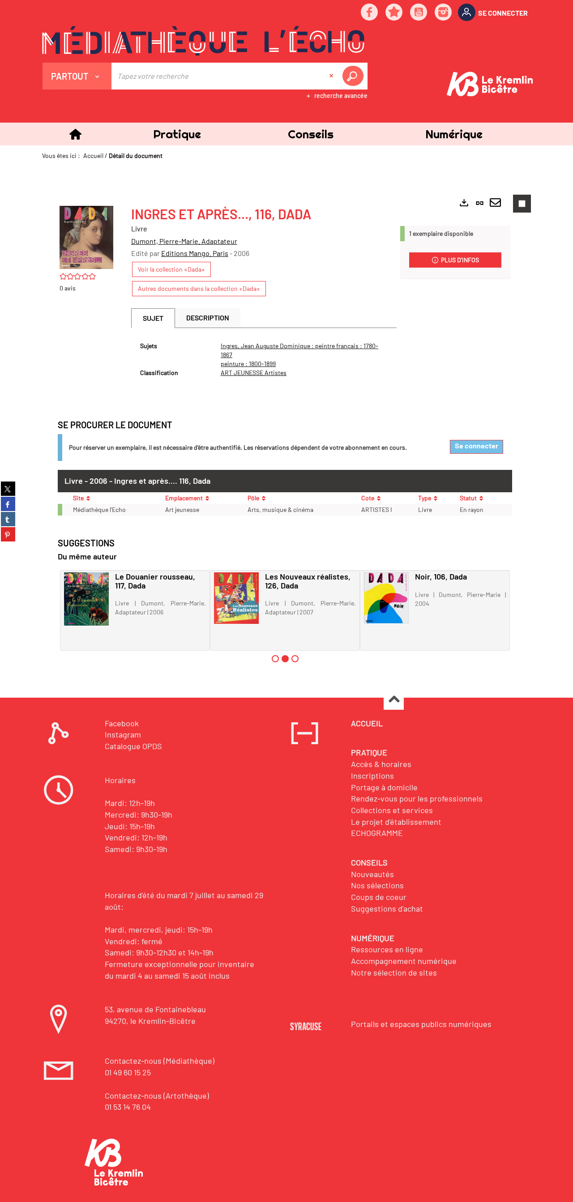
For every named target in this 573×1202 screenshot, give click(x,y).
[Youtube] (419, 13)
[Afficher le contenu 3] (295, 658)
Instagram (123, 734)
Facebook (122, 723)
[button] (177, 134)
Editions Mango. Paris (194, 253)
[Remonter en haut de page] (394, 700)
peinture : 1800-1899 (248, 363)
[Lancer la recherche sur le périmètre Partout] (354, 76)
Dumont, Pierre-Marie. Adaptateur (184, 241)
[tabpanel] (264, 359)
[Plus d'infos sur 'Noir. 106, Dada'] (386, 597)
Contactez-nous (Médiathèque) (159, 1061)
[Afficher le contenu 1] (275, 658)
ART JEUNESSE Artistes (253, 372)
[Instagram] (443, 13)
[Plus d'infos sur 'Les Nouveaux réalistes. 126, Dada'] (236, 598)
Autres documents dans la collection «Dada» (199, 288)
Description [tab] (207, 317)
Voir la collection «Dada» (171, 269)
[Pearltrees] (394, 13)
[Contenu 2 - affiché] (285, 658)
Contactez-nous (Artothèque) (157, 1095)
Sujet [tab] (153, 318)
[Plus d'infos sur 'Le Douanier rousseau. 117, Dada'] (86, 599)
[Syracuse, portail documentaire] (203, 40)
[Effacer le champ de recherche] (332, 76)
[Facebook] (370, 13)
